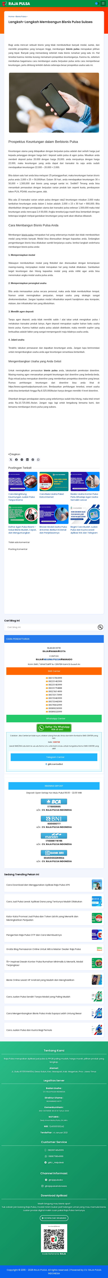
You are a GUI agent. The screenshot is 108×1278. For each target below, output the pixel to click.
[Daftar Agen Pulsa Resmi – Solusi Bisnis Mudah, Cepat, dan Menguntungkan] (22, 514)
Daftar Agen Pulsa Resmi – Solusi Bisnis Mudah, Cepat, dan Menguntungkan (22, 529)
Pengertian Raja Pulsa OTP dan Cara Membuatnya (34, 935)
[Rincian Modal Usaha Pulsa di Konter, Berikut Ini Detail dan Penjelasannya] (54, 514)
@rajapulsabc (56, 1179)
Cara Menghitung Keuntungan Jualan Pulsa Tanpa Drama (21, 497)
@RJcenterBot (55, 764)
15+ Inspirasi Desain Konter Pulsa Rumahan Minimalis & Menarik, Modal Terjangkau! (44, 963)
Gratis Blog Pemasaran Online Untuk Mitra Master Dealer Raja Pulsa (43, 949)
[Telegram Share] (21, 459)
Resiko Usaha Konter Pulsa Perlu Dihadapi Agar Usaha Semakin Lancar (84, 497)
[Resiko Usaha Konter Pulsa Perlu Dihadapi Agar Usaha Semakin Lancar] (85, 481)
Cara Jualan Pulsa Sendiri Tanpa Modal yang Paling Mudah (38, 996)
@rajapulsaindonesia (56, 1186)
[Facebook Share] (16, 459)
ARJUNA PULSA (52, 659)
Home (11, 16)
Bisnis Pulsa (21, 16)
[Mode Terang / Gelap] (97, 3)
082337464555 (56, 1150)
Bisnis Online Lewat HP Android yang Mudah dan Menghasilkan (40, 980)
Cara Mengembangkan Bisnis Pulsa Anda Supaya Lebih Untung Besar (44, 1013)
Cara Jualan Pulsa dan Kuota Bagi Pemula (29, 1030)
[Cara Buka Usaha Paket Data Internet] (54, 481)
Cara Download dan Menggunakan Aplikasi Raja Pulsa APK (38, 885)
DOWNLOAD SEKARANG (55, 1218)
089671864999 (56, 1156)
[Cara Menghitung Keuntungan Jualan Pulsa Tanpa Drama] (22, 481)
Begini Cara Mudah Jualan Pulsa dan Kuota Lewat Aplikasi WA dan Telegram (84, 529)
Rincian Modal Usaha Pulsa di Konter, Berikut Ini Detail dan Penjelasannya (53, 529)
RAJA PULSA (40, 1270)
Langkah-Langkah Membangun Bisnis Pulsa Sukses (50, 22)
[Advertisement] (54, 35)
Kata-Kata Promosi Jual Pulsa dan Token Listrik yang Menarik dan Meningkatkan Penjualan (42, 918)
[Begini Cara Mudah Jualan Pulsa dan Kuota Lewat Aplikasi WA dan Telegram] (85, 514)
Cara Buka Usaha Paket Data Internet (52, 495)
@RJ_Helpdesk (56, 1162)
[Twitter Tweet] (10, 459)
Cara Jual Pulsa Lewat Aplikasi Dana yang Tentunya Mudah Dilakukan (44, 901)
